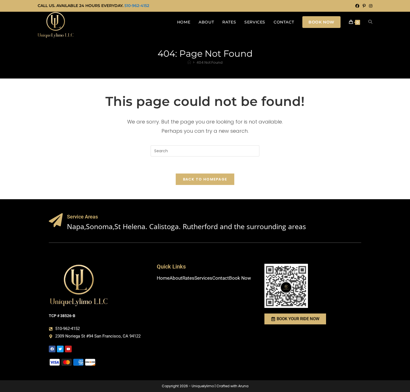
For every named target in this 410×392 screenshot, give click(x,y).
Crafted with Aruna (232, 386)
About (176, 278)
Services (203, 278)
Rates (188, 278)
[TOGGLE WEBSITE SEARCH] (370, 22)
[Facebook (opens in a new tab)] (357, 6)
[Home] (189, 62)
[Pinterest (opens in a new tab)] (364, 6)
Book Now (240, 278)
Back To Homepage (205, 179)
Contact (220, 278)
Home (163, 278)
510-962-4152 (136, 5)
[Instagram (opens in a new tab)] (369, 6)
